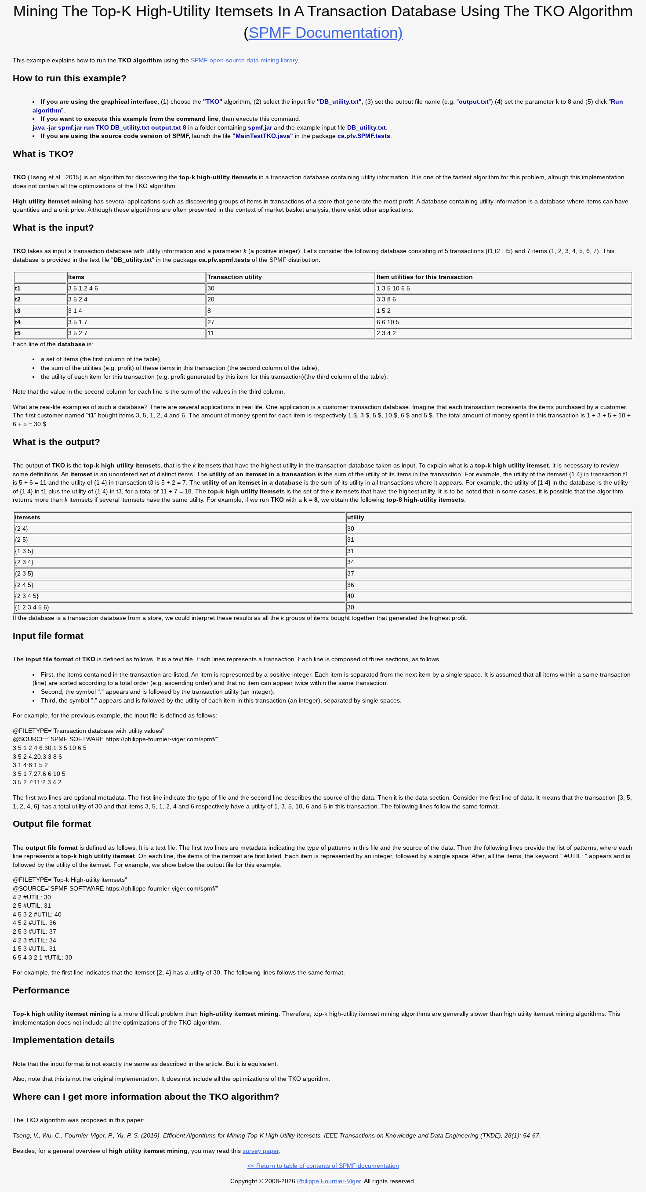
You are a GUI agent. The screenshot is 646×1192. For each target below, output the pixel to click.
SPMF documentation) (326, 32)
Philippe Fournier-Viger (329, 1181)
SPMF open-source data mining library (244, 60)
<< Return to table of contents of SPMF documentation (323, 1165)
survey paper (261, 1150)
